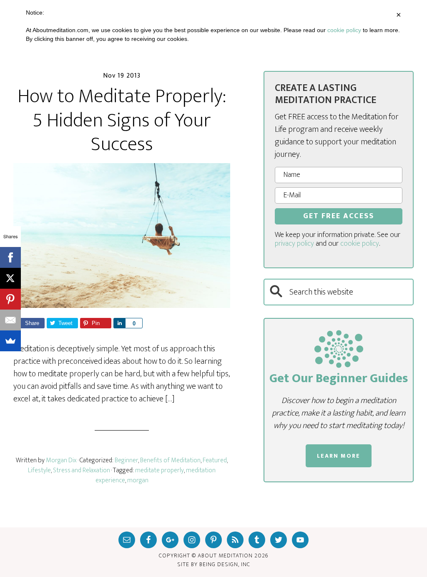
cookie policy (359, 243)
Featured (215, 460)
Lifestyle (39, 470)
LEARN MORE (338, 456)
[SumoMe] (10, 340)
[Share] (119, 323)
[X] (10, 278)
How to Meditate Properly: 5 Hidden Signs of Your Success (122, 120)
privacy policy (294, 243)
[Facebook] (10, 257)
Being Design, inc (224, 564)
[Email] (10, 320)
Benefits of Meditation (170, 460)
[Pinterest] (10, 299)
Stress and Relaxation (81, 470)
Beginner (126, 460)
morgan (137, 480)
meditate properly (159, 470)
